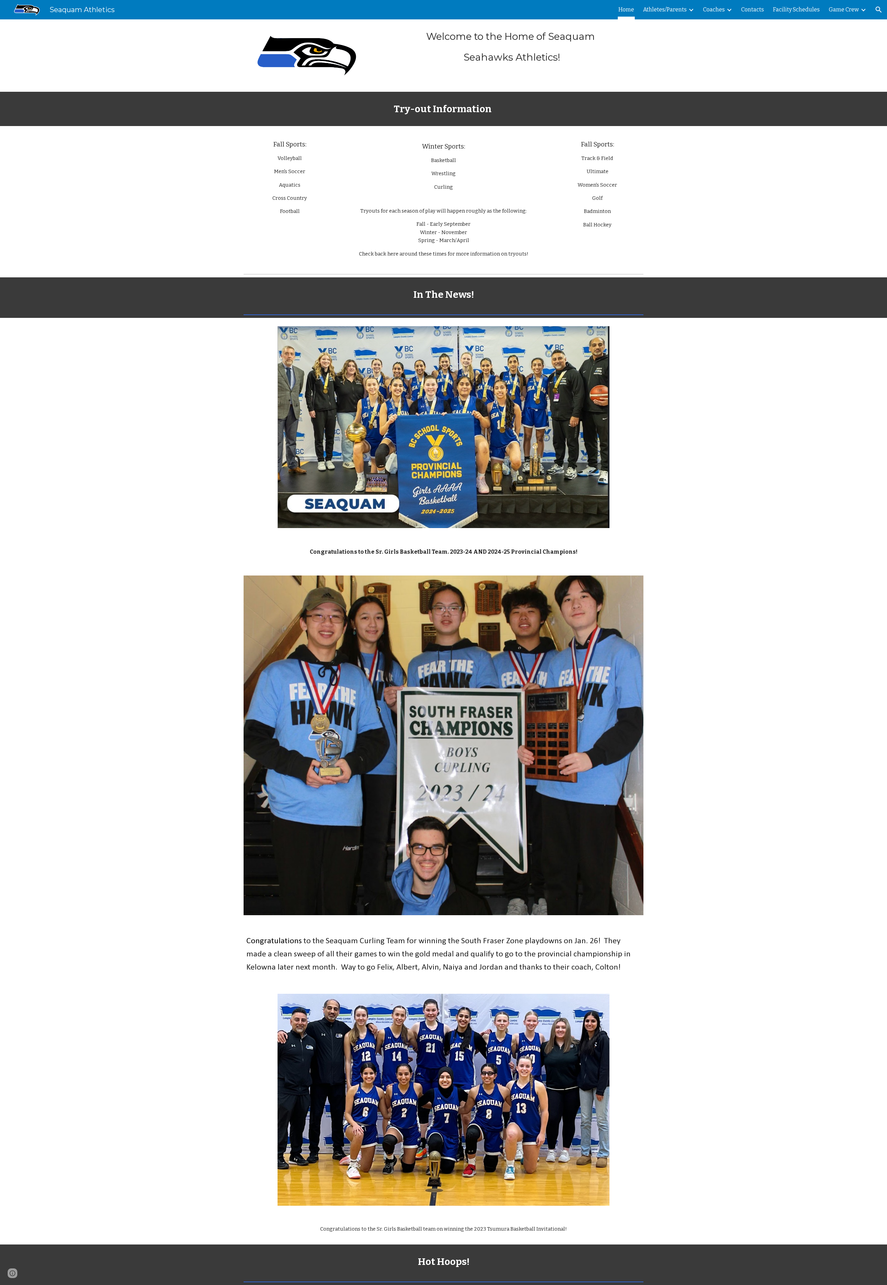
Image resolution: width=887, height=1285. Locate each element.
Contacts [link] (752, 9)
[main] (511, 47)
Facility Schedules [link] (796, 9)
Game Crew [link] (844, 9)
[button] (878, 9)
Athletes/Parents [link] (665, 9)
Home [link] (626, 9)
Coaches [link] (714, 9)
